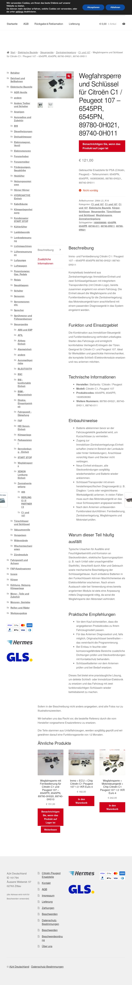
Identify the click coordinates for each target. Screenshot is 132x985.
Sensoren (19, 296)
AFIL (20, 335)
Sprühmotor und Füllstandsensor (23, 317)
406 (23, 491)
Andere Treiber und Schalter (22, 105)
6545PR (83, 226)
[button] (68, 76)
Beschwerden (50, 914)
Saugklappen (21, 285)
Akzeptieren (93, 7)
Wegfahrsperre (104, 215)
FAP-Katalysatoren (20, 568)
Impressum (48, 895)
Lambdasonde (22, 232)
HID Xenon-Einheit (24, 427)
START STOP (25, 457)
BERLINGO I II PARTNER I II (26, 502)
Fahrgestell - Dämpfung (25, 413)
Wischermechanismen (23, 547)
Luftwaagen (20, 265)
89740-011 (93, 226)
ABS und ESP (25, 329)
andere (18, 97)
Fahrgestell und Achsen (19, 561)
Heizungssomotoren (22, 183)
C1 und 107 (84, 52)
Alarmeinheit (25, 349)
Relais (17, 279)
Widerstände (21, 540)
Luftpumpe (20, 260)
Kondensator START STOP (21, 219)
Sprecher (19, 310)
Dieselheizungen (23, 131)
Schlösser (84, 211)
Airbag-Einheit (22, 342)
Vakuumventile (22, 529)
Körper (116, 207)
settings (19, 11)
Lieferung (74, 24)
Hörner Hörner (21, 189)
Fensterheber (21, 156)
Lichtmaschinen (23, 246)
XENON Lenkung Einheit (23, 474)
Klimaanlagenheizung (23, 211)
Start (12, 52)
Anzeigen (19, 111)
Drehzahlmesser (23, 136)
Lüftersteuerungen (23, 253)
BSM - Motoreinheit (25, 393)
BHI (16, 125)
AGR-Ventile (20, 92)
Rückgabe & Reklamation (48, 24)
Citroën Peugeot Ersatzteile (51, 875)
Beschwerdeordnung (52, 938)
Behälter (15, 72)
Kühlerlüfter (20, 226)
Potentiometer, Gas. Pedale (22, 273)
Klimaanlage (24, 434)
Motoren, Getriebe (20, 602)
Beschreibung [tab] (46, 250)
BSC (20, 374)
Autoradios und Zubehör (22, 119)
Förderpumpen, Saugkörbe (22, 168)
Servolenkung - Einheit (25, 450)
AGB (26, 24)
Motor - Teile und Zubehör (19, 595)
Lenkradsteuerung (22, 239)
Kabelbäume (21, 203)
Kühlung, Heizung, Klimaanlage (20, 586)
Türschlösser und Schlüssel (22, 522)
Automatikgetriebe (25, 362)
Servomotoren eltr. (21, 303)
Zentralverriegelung (66, 52)
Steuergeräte (47, 52)
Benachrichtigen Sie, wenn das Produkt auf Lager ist (101, 146)
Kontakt (46, 883)
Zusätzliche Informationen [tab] (45, 261)
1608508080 (100, 222)
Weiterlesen (50, 829)
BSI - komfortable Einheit (24, 383)
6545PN (112, 222)
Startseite (12, 24)
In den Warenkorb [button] (81, 801)
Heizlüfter (19, 175)
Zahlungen (48, 908)
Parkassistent (25, 441)
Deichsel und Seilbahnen (17, 80)
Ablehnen (115, 7)
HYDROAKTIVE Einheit (22, 197)
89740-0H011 (108, 226)
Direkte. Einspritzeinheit (25, 403)
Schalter (18, 290)
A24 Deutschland (19, 966)
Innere (13, 574)
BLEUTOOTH (25, 368)
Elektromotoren (22, 150)
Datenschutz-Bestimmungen (50, 922)
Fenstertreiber (21, 161)
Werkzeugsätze (18, 613)
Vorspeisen (20, 535)
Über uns (47, 946)
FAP (20, 420)
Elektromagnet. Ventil (22, 143)
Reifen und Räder (20, 607)
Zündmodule (21, 554)
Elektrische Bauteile (28, 52)
